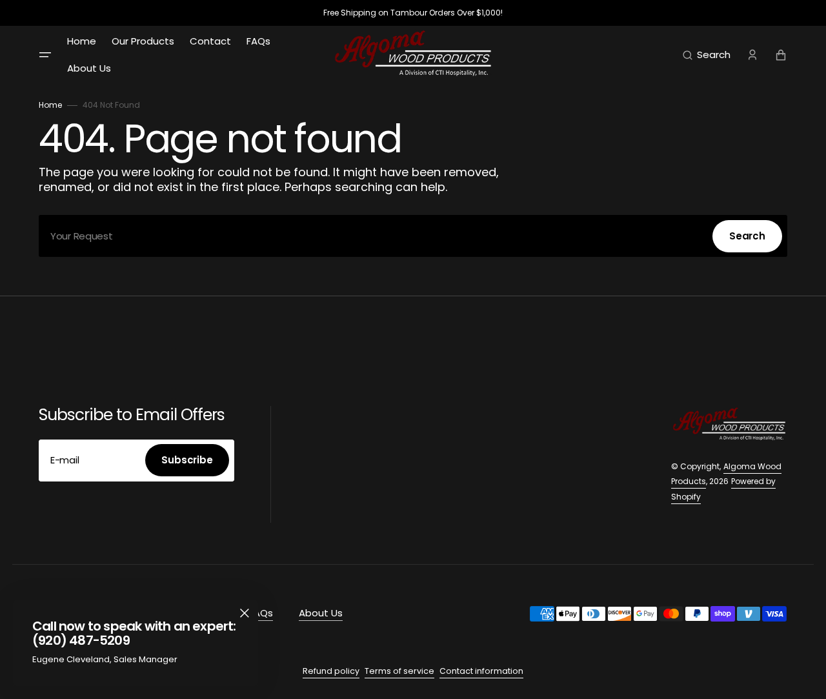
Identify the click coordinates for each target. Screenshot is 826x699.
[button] (706, 55)
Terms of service (399, 670)
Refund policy (331, 670)
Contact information (481, 670)
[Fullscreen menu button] (45, 55)
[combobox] (413, 236)
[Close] (244, 613)
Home (50, 104)
